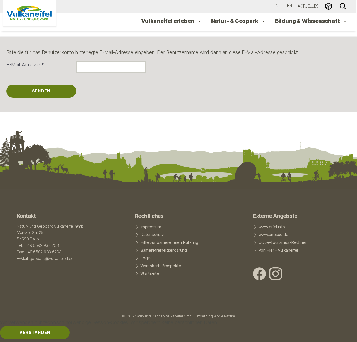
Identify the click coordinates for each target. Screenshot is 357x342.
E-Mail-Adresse (25, 65)
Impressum (150, 226)
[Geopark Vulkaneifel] (29, 13)
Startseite (149, 273)
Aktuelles (308, 6)
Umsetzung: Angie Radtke (215, 316)
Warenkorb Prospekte (160, 265)
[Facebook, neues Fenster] (259, 274)
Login (145, 258)
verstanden (35, 332)
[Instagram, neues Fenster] (275, 274)
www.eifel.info (272, 226)
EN (289, 5)
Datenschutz (152, 234)
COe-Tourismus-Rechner (283, 242)
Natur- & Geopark (235, 21)
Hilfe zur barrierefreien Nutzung (169, 242)
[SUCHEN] (343, 6)
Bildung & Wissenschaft (308, 21)
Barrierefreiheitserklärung (163, 250)
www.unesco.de (273, 234)
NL (278, 5)
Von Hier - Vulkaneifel (278, 250)
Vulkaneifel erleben (168, 21)
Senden (41, 90)
